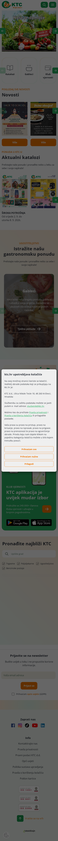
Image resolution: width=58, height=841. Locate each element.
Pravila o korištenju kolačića (18, 415)
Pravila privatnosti (38, 412)
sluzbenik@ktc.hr (35, 406)
